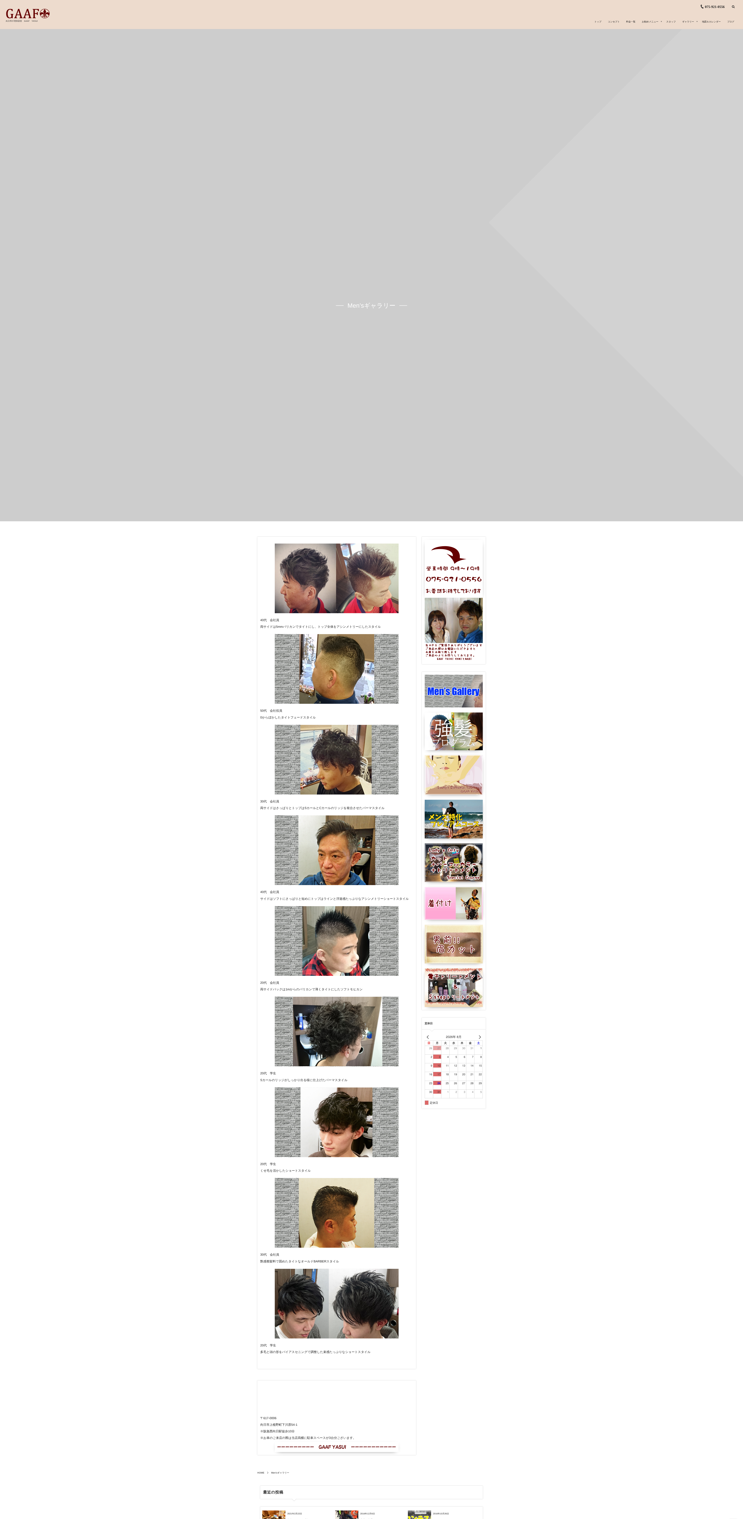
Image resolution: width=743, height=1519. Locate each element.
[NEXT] (479, 1037)
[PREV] (428, 1037)
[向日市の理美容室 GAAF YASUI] (28, 13)
